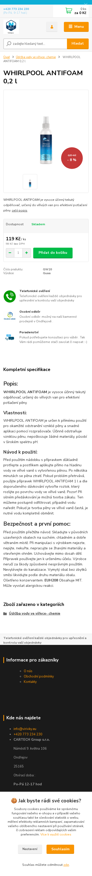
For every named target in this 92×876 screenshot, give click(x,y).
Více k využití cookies (55, 834)
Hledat (78, 43)
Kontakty (30, 682)
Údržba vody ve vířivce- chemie (36, 57)
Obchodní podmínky (39, 676)
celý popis (19, 210)
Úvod (6, 57)
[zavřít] (86, 5)
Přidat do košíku (53, 252)
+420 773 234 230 (16, 9)
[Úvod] (21, 27)
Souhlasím (60, 849)
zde (66, 865)
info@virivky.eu (25, 729)
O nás (28, 671)
